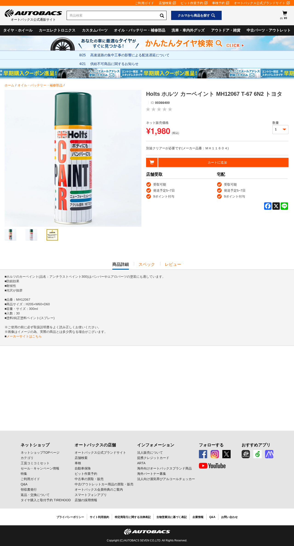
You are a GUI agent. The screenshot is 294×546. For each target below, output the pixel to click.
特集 (24, 473)
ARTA (141, 463)
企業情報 (198, 517)
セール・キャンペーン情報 (40, 468)
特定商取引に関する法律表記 (133, 517)
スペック (147, 264)
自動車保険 (83, 468)
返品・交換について (35, 495)
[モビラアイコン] (269, 454)
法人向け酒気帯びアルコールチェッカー (166, 479)
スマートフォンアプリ (91, 495)
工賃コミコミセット (35, 463)
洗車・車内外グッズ (188, 30)
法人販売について (150, 452)
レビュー (173, 264)
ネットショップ (35, 445)
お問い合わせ (229, 517)
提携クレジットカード (153, 458)
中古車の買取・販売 (89, 479)
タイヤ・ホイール (18, 30)
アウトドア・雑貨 (225, 30)
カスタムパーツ (95, 30)
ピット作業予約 (192, 3)
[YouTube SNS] (212, 466)
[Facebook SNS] (203, 454)
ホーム (9, 85)
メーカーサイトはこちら (24, 336)
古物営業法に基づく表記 (171, 517)
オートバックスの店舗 (95, 445)
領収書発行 (29, 489)
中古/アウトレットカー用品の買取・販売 (104, 484)
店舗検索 (165, 3)
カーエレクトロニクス (57, 30)
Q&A (24, 484)
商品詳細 (120, 266)
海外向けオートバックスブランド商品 (164, 468)
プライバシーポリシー (70, 517)
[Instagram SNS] (215, 454)
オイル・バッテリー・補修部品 (139, 30)
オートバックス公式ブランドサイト (259, 3)
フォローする (211, 445)
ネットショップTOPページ (40, 452)
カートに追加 (217, 162)
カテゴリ (27, 458)
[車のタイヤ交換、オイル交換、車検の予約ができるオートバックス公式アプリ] (246, 454)
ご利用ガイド (144, 3)
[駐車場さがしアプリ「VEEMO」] (257, 454)
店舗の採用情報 (86, 500)
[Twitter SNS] (226, 454)
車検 (78, 463)
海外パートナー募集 (151, 473)
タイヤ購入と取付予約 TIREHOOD (46, 500)
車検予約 (218, 3)
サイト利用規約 (99, 517)
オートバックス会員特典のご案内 (99, 489)
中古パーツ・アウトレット (269, 30)
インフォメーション (155, 445)
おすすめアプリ (256, 445)
